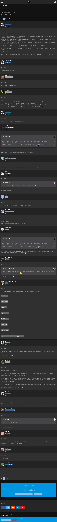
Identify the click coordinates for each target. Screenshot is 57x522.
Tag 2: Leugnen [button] (4, 301)
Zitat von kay (5, 419)
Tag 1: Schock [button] (4, 295)
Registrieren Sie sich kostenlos (38, 489)
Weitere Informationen (6, 520)
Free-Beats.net (4, 515)
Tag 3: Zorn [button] (3, 307)
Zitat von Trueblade (7, 268)
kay (3, 14)
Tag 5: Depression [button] (5, 318)
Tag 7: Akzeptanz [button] (4, 330)
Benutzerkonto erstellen (23, 494)
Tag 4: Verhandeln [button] (5, 313)
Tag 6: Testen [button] (4, 324)
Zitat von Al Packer (7, 137)
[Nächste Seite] (10, 19)
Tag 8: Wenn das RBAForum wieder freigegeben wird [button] (12, 336)
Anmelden (38, 494)
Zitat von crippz (6, 183)
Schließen (14, 520)
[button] (55, 2)
